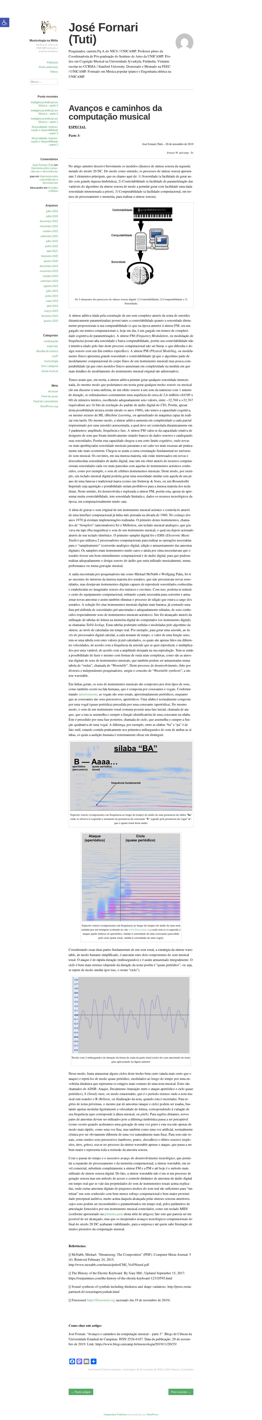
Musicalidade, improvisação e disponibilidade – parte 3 (44, 130)
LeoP (55, 356)
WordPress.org (49, 406)
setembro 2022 (49, 236)
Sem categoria (49, 366)
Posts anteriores (48, 67)
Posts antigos (81, 1391)
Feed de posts (49, 396)
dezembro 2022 (49, 221)
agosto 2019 (51, 285)
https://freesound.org (101, 1300)
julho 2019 (52, 290)
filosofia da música (47, 351)
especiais (116, 1369)
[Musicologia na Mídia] (49, 36)
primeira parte (113, 1214)
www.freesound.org (139, 929)
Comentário (187, 1369)
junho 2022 (51, 246)
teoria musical (50, 371)
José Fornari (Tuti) (103, 33)
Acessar (53, 391)
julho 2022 (52, 241)
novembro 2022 (49, 226)
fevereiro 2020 (49, 256)
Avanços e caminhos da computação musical (115, 112)
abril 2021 (52, 251)
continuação (51, 341)
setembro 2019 (49, 280)
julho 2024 (52, 211)
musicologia (128, 1369)
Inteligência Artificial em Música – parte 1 (44, 120)
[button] (4, 22)
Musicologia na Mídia (44, 40)
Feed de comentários (45, 401)
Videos (54, 71)
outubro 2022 (50, 231)
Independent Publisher (115, 1414)
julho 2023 (52, 216)
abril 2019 (52, 305)
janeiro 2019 (51, 320)
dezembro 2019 (49, 266)
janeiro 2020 (51, 261)
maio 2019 (52, 300)
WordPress (152, 1414)
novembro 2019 (49, 271)
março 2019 (51, 310)
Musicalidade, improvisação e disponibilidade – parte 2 (44, 141)
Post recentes (181, 1391)
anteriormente (88, 694)
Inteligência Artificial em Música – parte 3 (44, 104)
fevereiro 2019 (49, 315)
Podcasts (52, 62)
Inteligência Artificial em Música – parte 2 (44, 112)
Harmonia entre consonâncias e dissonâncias (44, 170)
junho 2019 (51, 295)
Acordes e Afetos (53, 189)
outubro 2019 (50, 275)
